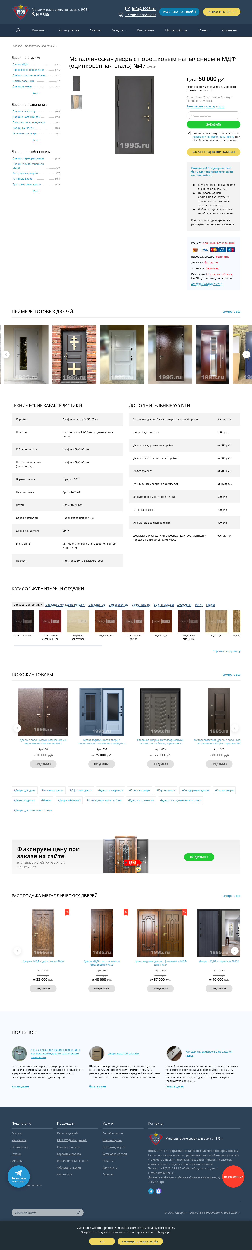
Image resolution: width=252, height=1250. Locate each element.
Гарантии (109, 1160)
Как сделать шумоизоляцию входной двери (209, 1053)
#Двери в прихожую (141, 800)
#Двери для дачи (25, 790)
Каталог (38, 30)
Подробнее (199, 857)
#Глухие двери (166, 790)
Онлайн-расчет (113, 1133)
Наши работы (176, 30)
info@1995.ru (144, 8)
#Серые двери (224, 790)
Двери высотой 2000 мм (123, 1053)
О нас (203, 30)
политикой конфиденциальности (213, 136)
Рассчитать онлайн (179, 12)
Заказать (213, 124)
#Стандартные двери (195, 790)
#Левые (46, 800)
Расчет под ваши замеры (213, 152)
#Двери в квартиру (110, 790)
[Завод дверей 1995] (21, 12)
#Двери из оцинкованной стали (180, 800)
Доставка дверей (114, 1147)
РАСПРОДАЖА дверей (72, 1140)
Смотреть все (231, 311)
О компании (20, 1147)
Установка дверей (115, 1154)
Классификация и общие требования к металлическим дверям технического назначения (55, 1053)
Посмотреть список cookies (140, 1241)
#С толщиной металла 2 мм (104, 800)
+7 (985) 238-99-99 (140, 15)
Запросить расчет (222, 12)
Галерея (108, 1174)
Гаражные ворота (69, 1154)
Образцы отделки (69, 1167)
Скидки (95, 30)
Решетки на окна (68, 1147)
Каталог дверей (67, 1133)
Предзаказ (38, 764)
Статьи (16, 1154)
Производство (112, 1140)
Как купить (145, 30)
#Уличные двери (53, 790)
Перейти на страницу (226, 651)
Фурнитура (64, 1174)
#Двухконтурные (24, 800)
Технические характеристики (206, 106)
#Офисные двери (81, 790)
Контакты (229, 30)
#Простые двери (139, 790)
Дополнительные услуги (206, 283)
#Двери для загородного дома (33, 810)
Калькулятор (68, 30)
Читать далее (20, 1086)
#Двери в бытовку (69, 800)
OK (102, 1241)
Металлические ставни (72, 1160)
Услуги (117, 30)
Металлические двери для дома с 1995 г (60, 9)
